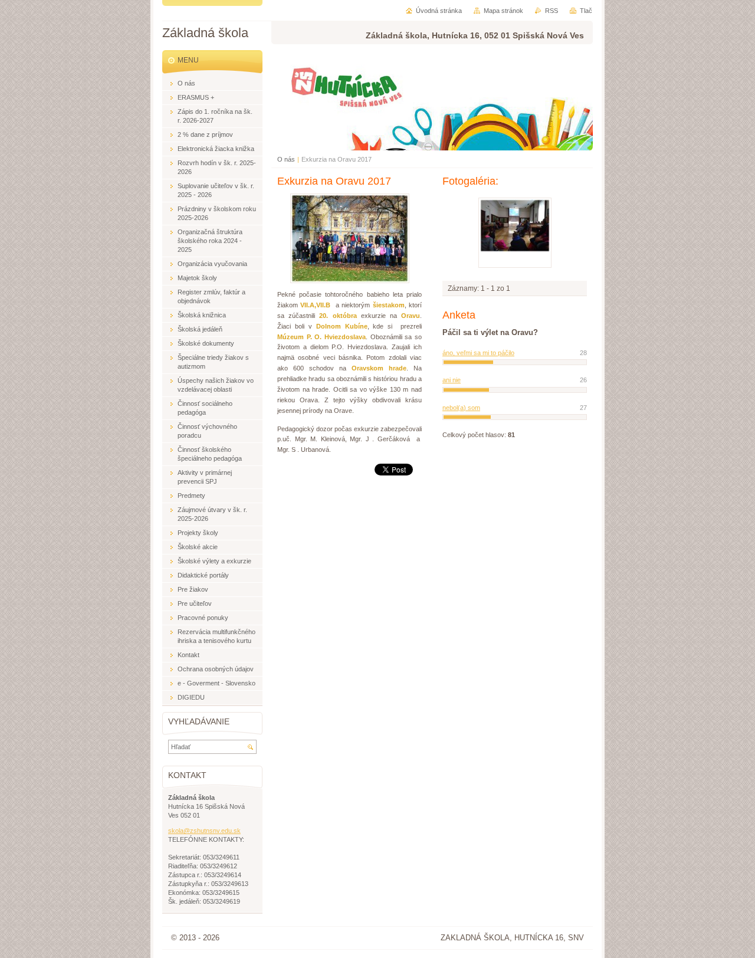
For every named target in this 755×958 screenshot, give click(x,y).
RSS (551, 10)
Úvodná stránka (439, 10)
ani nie (451, 379)
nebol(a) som (461, 407)
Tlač (586, 10)
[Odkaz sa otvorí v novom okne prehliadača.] (349, 280)
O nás (286, 159)
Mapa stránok (503, 10)
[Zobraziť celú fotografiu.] (515, 233)
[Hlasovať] (514, 362)
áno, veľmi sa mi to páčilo (478, 352)
